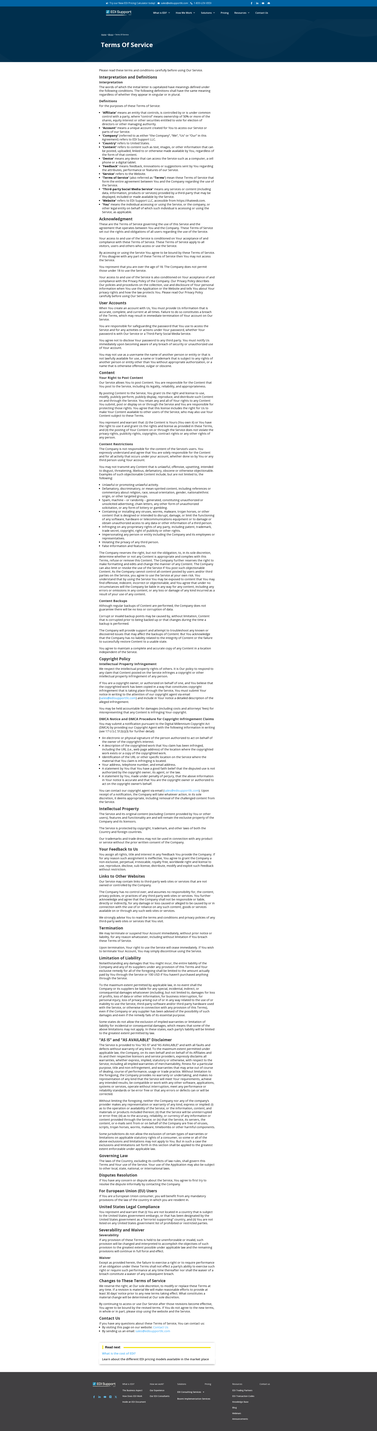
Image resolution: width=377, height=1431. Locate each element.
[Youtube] (105, 1397)
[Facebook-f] (94, 1397)
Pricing (225, 12)
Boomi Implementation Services (193, 1398)
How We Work (184, 12)
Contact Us (261, 12)
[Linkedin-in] (99, 1397)
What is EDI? (160, 12)
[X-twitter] (116, 1397)
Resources (240, 12)
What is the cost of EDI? (119, 1353)
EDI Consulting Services (189, 1392)
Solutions (206, 12)
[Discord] (110, 1397)
